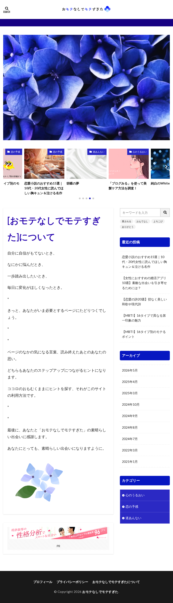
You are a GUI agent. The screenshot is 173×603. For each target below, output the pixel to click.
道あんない (56, 151)
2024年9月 (130, 416)
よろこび (158, 221)
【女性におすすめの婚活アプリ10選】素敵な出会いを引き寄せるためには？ (144, 282)
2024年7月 (130, 439)
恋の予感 (15, 151)
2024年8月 (130, 427)
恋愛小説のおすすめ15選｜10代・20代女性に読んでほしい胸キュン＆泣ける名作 (144, 261)
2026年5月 (130, 370)
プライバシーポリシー (72, 582)
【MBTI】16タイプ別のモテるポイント (144, 334)
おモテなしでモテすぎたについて (116, 582)
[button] (7, 166)
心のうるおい (97, 151)
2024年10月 (131, 404)
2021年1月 (130, 461)
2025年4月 (130, 382)
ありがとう (128, 226)
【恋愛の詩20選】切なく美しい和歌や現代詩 (144, 301)
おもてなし (142, 221)
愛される (126, 221)
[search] (165, 212)
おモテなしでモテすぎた (100, 592)
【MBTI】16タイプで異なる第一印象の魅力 (144, 318)
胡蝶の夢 (30, 183)
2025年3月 (130, 393)
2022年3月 (130, 450)
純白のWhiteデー (121, 183)
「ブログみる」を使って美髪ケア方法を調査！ (85, 185)
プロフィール (42, 582)
